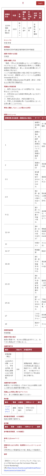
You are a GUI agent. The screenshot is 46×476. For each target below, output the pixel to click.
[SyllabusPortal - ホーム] (23, 3)
